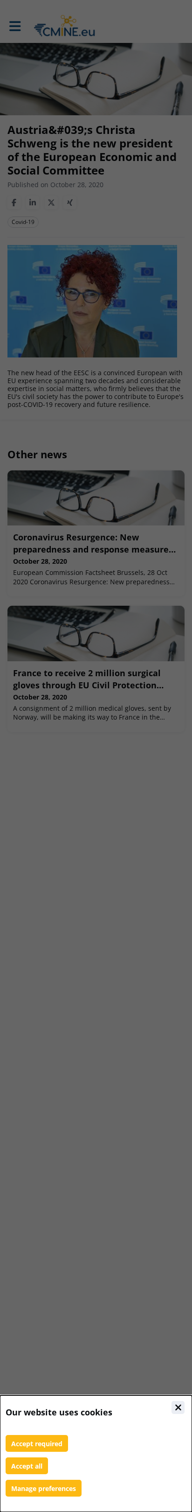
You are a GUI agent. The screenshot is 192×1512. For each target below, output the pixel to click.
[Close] (178, 1407)
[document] (96, 1453)
